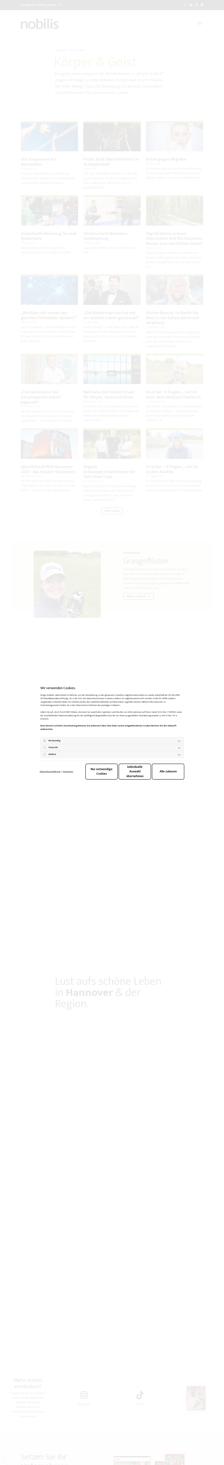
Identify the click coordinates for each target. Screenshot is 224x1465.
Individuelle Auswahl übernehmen (135, 771)
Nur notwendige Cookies (102, 771)
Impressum (68, 771)
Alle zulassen (168, 771)
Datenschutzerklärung (50, 771)
